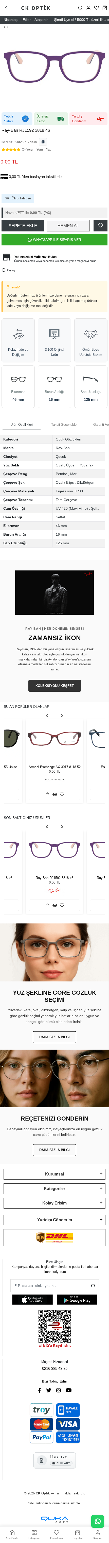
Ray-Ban (63, 448)
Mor (73, 474)
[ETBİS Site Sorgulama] (54, 1329)
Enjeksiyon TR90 (69, 491)
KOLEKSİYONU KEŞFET (54, 686)
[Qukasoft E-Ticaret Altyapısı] (54, 1520)
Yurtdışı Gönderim (54, 1220)
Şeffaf (95, 508)
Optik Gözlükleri (68, 439)
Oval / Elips (65, 482)
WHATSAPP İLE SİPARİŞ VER (57, 240)
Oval (59, 465)
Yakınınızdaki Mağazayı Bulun (35, 257)
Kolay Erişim (54, 1203)
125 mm (62, 543)
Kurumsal (54, 1174)
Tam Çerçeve (66, 500)
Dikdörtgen (85, 482)
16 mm (61, 534)
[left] (47, 716)
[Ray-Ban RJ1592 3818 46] (54, 850)
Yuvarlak (86, 465)
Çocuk (61, 456)
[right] (62, 716)
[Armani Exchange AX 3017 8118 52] (54, 738)
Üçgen (71, 465)
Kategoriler (54, 1188)
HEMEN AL (68, 225)
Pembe (61, 474)
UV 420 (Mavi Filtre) (72, 508)
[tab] (22, 425)
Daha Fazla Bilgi (54, 1037)
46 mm (61, 526)
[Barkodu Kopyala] (43, 142)
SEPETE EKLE (23, 225)
